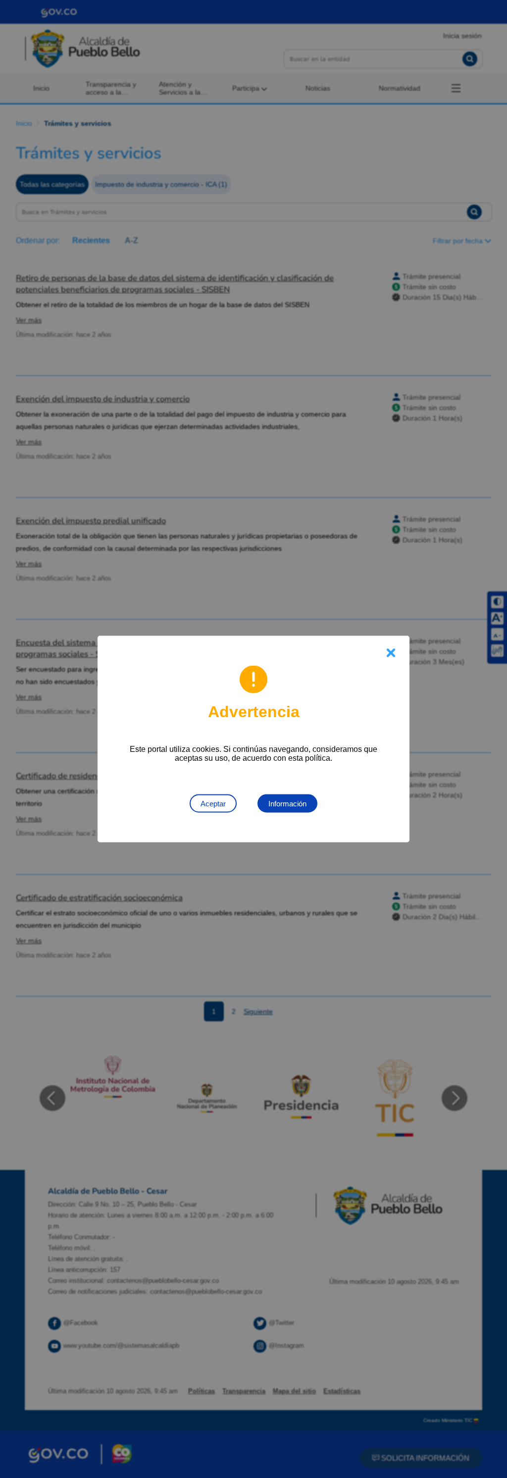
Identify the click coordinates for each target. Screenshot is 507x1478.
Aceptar (213, 803)
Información (287, 803)
